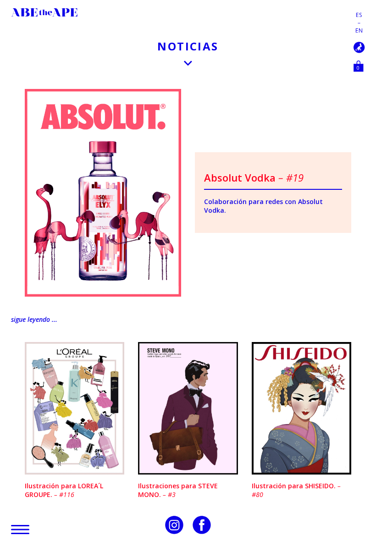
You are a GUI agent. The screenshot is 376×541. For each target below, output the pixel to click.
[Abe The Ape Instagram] (174, 525)
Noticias (187, 46)
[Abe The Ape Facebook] (202, 525)
